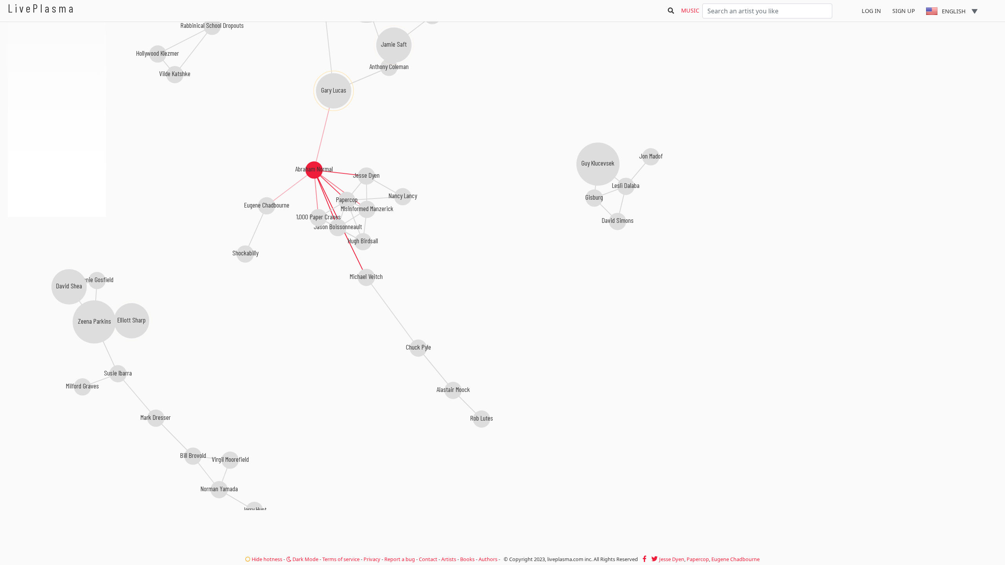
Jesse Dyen (671, 559)
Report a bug (399, 559)
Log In (871, 11)
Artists (448, 559)
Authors (488, 559)
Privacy (372, 559)
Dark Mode (304, 559)
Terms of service (341, 559)
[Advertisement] (57, 259)
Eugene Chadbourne (735, 559)
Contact (428, 559)
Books (467, 559)
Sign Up (903, 11)
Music (690, 10)
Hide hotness (266, 559)
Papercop (698, 559)
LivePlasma (42, 8)
